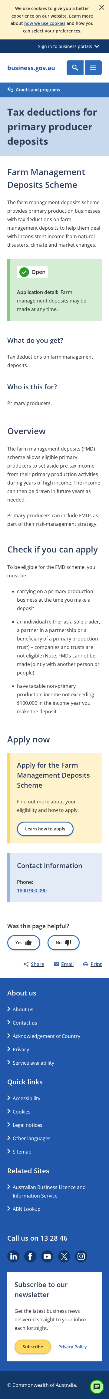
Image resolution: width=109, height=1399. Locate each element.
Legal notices (27, 1125)
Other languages (32, 1138)
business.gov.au (31, 68)
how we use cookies (44, 23)
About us (23, 1009)
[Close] (101, 7)
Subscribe (33, 1347)
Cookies (22, 1111)
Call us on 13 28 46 (37, 1237)
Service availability (33, 1062)
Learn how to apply (45, 829)
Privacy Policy (72, 1347)
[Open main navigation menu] (93, 67)
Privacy (21, 1049)
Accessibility (26, 1098)
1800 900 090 (32, 890)
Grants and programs (38, 90)
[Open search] (75, 67)
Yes (18, 942)
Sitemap (22, 1151)
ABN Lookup (27, 1209)
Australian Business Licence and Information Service (49, 1191)
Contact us (25, 1022)
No (59, 942)
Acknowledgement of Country (46, 1036)
